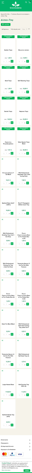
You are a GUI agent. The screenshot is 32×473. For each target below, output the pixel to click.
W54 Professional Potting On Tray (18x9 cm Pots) (8, 265)
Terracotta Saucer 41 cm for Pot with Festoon (8, 355)
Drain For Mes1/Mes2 (8, 324)
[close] (29, 470)
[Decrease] (4, 61)
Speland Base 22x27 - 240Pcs (8, 204)
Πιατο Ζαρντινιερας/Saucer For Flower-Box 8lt (8, 295)
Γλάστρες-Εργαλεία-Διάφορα (20, 14)
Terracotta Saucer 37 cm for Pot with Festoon (24, 265)
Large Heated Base (8, 384)
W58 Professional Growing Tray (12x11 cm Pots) (8, 235)
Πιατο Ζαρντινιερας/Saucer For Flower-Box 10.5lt (24, 296)
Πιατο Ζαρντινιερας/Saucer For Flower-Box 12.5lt (24, 235)
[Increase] (9, 61)
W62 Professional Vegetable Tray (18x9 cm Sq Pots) (24, 174)
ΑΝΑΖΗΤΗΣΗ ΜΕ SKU (26, 2)
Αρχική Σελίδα (5, 14)
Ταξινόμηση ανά (15, 29)
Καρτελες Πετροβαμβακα (8, 143)
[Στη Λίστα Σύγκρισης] (2, 159)
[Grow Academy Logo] (16, 6)
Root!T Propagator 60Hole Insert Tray (23, 204)
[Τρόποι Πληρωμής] (12, 454)
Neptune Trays (23, 111)
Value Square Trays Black (24, 143)
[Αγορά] (12, 61)
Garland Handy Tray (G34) (8, 415)
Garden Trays (8, 50)
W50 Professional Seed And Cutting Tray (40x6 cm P (23, 325)
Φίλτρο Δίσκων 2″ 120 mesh (8, 173)
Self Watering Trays (24, 81)
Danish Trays (8, 111)
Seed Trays (8, 81)
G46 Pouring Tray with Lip (23, 385)
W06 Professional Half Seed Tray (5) (23, 355)
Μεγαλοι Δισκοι (23, 50)
